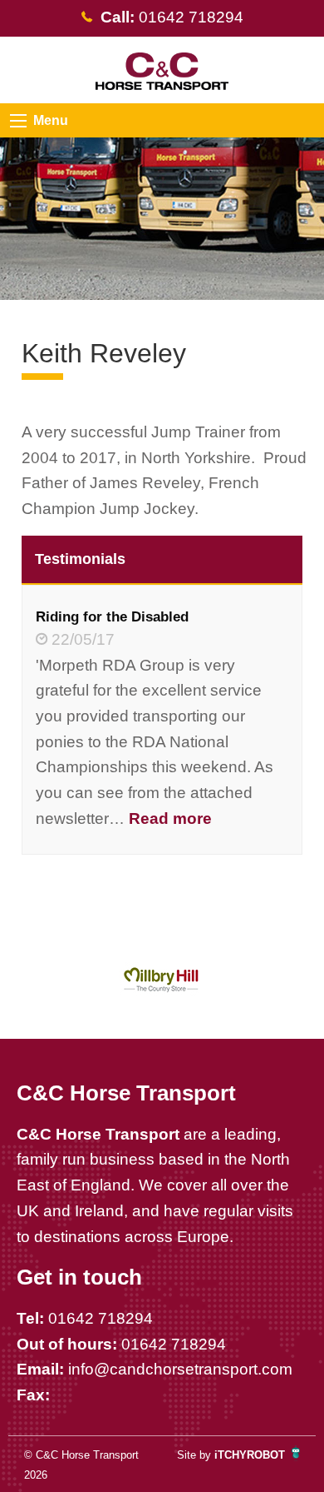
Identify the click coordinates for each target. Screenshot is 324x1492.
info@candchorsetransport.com (180, 1369)
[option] (162, 979)
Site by (231, 1455)
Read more (170, 818)
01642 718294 (100, 1318)
